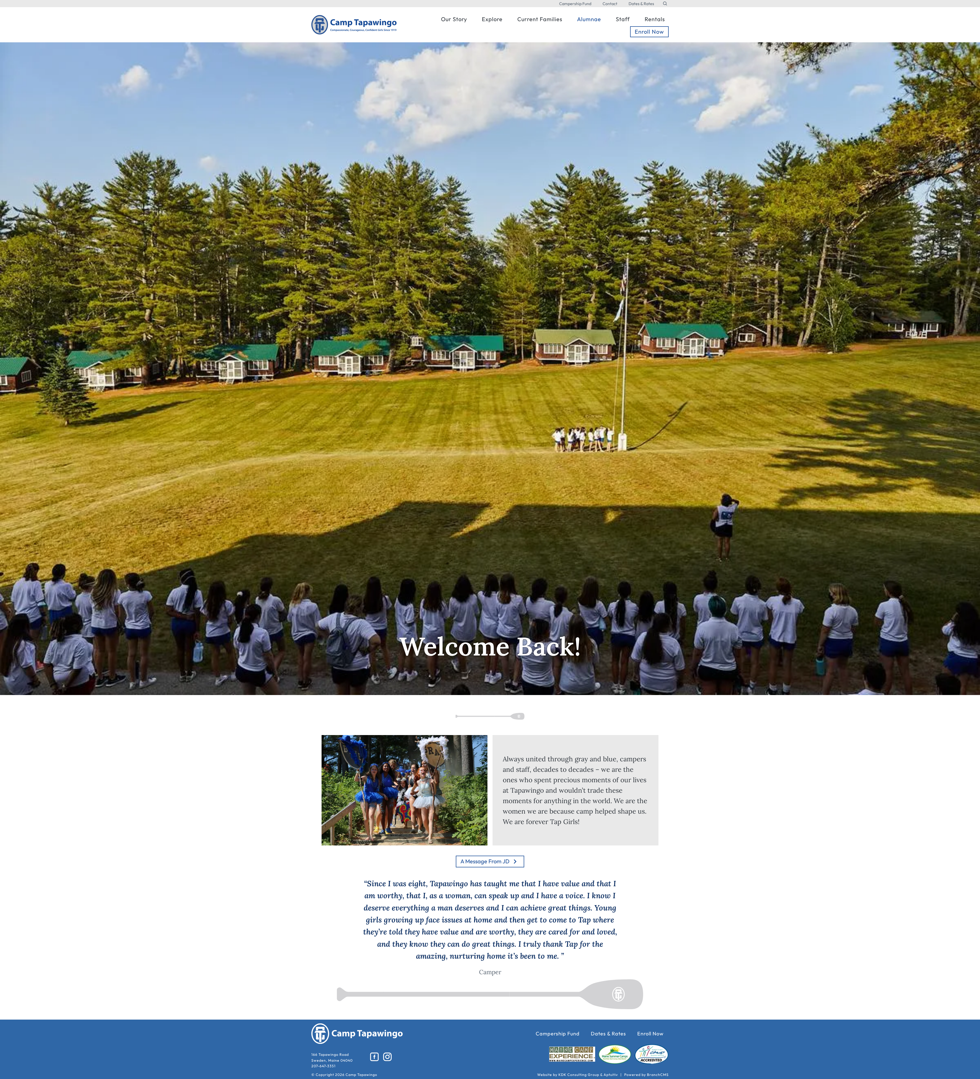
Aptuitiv (611, 1074)
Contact (610, 3)
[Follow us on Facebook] (375, 1057)
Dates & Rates (641, 3)
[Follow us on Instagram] (387, 1057)
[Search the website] (665, 3)
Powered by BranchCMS (646, 1074)
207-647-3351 (323, 1066)
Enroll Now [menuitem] (649, 31)
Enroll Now (650, 1033)
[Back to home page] (354, 24)
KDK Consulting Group (578, 1074)
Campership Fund (575, 3)
